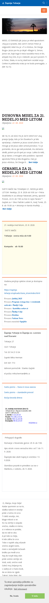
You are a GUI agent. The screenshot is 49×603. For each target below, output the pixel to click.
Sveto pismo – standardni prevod (18, 392)
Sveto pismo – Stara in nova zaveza (20, 387)
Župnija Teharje (12, 3)
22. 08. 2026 (17, 123)
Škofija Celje (17, 311)
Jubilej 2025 (17, 298)
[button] (44, 3)
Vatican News (17, 318)
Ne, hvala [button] (14, 596)
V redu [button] (35, 596)
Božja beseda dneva (13, 397)
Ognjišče (23, 321)
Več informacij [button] (20, 589)
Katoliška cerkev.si (20, 308)
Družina (15, 314)
